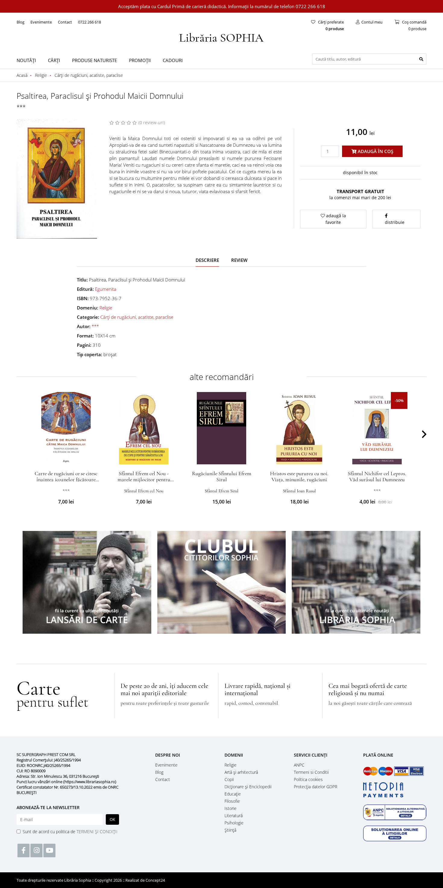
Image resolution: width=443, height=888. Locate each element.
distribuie (394, 222)
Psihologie (234, 823)
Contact (65, 22)
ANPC (299, 765)
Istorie (231, 808)
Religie (105, 308)
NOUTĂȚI (26, 60)
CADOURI (173, 60)
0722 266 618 (89, 22)
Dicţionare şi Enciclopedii (248, 786)
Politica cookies (308, 779)
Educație (233, 794)
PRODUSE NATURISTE (94, 60)
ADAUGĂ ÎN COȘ (375, 151)
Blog (20, 22)
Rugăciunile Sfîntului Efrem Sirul (221, 476)
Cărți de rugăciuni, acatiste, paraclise (136, 317)
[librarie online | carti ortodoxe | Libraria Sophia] (221, 36)
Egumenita (105, 289)
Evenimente (41, 22)
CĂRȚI (54, 60)
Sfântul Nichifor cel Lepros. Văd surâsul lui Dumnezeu (377, 476)
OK (112, 819)
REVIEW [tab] (239, 260)
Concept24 (155, 880)
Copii (229, 779)
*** (21, 107)
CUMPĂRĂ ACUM (66, 457)
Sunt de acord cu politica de (70, 831)
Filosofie (232, 801)
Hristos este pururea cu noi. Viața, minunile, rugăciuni (299, 476)
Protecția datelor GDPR (315, 786)
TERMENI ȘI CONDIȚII (97, 831)
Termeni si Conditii (311, 772)
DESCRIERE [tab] (207, 260)
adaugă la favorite (335, 219)
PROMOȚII (140, 60)
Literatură (234, 815)
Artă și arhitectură (241, 772)
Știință (230, 830)
